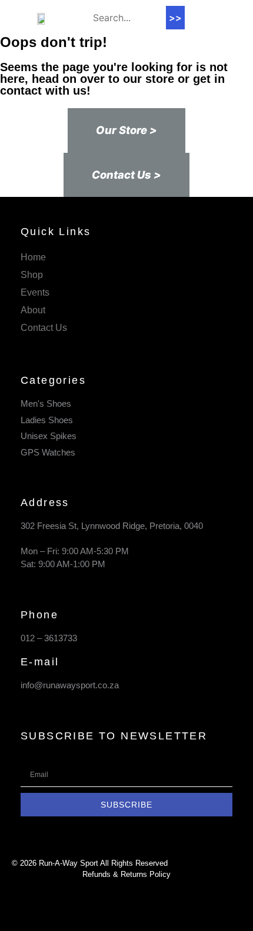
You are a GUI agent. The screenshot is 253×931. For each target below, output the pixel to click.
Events (35, 292)
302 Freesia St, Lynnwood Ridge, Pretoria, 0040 (112, 526)
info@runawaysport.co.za (70, 685)
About (33, 310)
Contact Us (44, 328)
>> (175, 18)
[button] (202, 18)
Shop (32, 275)
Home (33, 257)
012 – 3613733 (49, 638)
